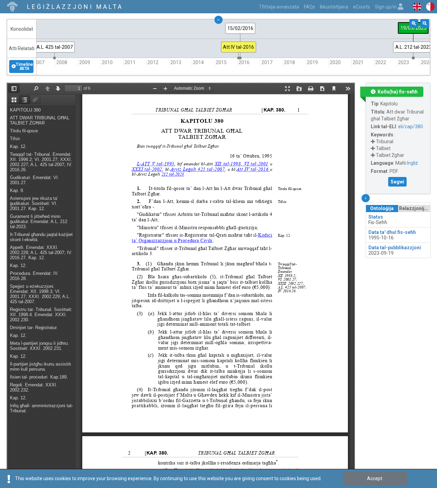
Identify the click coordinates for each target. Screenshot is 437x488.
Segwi (397, 181)
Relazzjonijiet (414, 208)
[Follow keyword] (373, 141)
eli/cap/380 (410, 126)
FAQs (309, 7)
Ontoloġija (382, 208)
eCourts (361, 7)
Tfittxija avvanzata (279, 7)
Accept (374, 478)
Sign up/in (386, 7)
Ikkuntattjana (334, 7)
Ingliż (412, 163)
